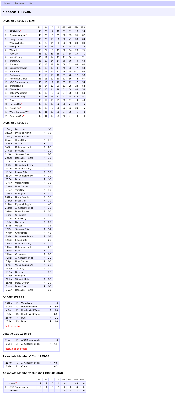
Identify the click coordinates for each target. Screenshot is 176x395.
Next (31, 3)
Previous (19, 3)
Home (6, 3)
